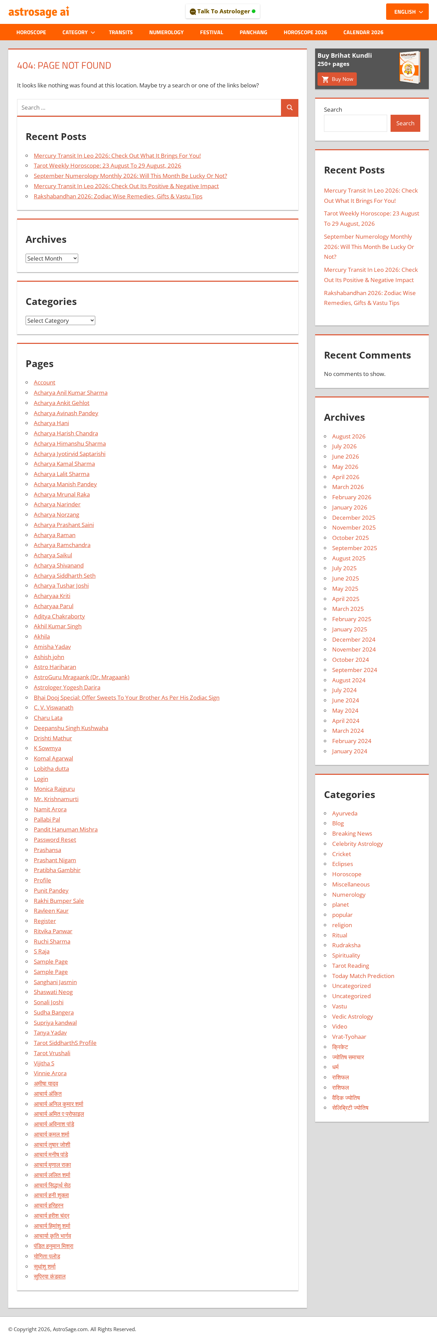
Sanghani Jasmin (55, 982)
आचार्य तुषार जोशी (52, 1144)
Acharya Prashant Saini (64, 525)
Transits (121, 32)
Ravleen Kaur (51, 910)
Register (45, 921)
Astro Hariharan (55, 667)
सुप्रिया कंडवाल (50, 1276)
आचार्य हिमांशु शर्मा (52, 1226)
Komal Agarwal (53, 758)
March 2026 (348, 487)
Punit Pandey (51, 890)
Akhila (42, 636)
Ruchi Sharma (52, 941)
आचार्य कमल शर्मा (51, 1134)
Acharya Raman (54, 535)
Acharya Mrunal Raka (62, 494)
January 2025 (349, 629)
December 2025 (354, 517)
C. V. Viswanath (53, 707)
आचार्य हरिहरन (49, 1205)
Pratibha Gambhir (57, 870)
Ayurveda (344, 813)
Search (333, 109)
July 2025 (344, 568)
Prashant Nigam (55, 860)
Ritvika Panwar (53, 931)
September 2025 (354, 548)
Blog (338, 823)
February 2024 (351, 741)
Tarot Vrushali (52, 1053)
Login (41, 779)
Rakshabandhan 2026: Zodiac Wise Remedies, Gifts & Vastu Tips (118, 196)
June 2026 (345, 456)
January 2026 (349, 507)
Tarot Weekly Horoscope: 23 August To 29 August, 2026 (107, 165)
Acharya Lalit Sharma (61, 474)
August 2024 (349, 680)
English (405, 12)
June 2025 (345, 578)
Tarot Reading (350, 965)
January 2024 (349, 751)
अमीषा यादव (46, 1083)
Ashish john (49, 657)
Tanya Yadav (50, 1032)
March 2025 (348, 609)
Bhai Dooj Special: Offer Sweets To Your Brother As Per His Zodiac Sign (127, 697)
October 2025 (350, 538)
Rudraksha (346, 945)
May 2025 (345, 588)
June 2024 (345, 700)
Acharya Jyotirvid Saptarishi (69, 454)
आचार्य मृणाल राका (52, 1165)
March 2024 (348, 731)
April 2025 (346, 599)
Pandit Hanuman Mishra (66, 829)
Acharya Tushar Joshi (61, 585)
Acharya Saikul (53, 555)
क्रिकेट (340, 1047)
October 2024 (350, 659)
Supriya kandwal (55, 1022)
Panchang (253, 32)
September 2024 (354, 670)
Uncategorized (351, 986)
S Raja (42, 951)
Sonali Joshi (49, 1002)
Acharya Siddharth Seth (65, 575)
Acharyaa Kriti (52, 596)
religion (342, 925)
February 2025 (351, 619)
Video (339, 1026)
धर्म (335, 1067)
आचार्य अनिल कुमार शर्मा (58, 1104)
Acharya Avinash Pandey (66, 413)
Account (44, 382)
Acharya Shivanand (59, 565)
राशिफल (340, 1077)
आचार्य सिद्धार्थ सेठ (52, 1185)
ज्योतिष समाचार (348, 1057)
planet (340, 904)
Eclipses (342, 864)
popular (342, 915)
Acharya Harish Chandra (66, 433)
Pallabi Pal (47, 819)
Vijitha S (44, 1063)
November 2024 (354, 649)
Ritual (339, 935)
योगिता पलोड (47, 1256)
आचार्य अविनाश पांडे (54, 1124)
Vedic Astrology (352, 1016)
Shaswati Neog (53, 992)
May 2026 (345, 467)
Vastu (339, 1006)
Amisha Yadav (52, 647)
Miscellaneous (351, 884)
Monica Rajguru (54, 789)
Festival (211, 32)
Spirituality (346, 955)
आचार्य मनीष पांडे (51, 1154)
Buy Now (341, 78)
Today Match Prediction (363, 976)
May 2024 (345, 710)
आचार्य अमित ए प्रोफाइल (59, 1114)
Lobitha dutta (51, 768)
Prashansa (47, 850)
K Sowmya (47, 748)
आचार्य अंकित (48, 1094)
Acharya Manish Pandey (65, 484)
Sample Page (51, 961)
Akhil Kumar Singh (58, 626)
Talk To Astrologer (224, 11)
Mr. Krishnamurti (56, 799)
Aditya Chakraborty (59, 616)
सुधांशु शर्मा (45, 1266)
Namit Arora (50, 809)
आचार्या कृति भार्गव (52, 1236)
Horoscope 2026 (305, 32)
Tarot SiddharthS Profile (65, 1043)
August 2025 (349, 558)
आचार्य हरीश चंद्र (51, 1215)
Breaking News (352, 833)
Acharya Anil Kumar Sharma (71, 392)
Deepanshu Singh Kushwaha (71, 728)
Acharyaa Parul (53, 606)
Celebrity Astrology (357, 844)
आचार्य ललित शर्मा (52, 1175)
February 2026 (351, 497)
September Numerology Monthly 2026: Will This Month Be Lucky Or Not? (130, 176)
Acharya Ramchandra (62, 545)
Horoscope (31, 32)
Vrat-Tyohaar (349, 1036)
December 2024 (354, 639)
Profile (42, 880)
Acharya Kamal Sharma (64, 463)
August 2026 (349, 436)
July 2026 (344, 446)
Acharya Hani (51, 423)
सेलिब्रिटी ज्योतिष (350, 1108)
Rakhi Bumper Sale (59, 901)
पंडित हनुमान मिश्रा (53, 1246)
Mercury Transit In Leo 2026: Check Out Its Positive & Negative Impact (126, 186)
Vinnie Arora (50, 1073)
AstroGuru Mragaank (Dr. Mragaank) (81, 677)
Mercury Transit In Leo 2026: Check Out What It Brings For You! (117, 155)
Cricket (341, 854)
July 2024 (344, 690)
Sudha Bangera (54, 1012)
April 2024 (346, 721)
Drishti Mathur (53, 738)
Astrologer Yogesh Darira (67, 687)
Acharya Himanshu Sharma (70, 443)
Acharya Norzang (56, 514)
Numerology (166, 32)
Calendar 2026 (363, 32)
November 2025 (354, 527)
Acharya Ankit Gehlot (61, 403)
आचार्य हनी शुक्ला (51, 1195)
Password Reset (55, 839)
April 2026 (346, 477)
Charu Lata (48, 718)
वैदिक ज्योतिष (346, 1098)
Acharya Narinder (57, 504)
